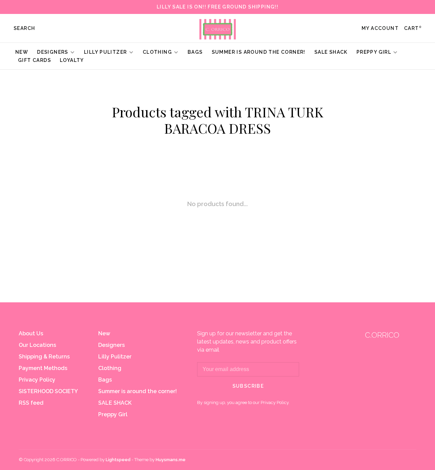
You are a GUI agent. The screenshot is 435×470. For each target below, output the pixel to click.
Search (24, 28)
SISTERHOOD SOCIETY (48, 391)
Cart (412, 28)
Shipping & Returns (44, 356)
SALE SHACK (331, 52)
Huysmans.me (171, 459)
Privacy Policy (37, 379)
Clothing (157, 52)
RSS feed (31, 403)
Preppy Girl (373, 52)
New (21, 52)
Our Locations (37, 345)
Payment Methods (43, 368)
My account (380, 28)
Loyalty (72, 60)
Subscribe (248, 386)
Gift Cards (34, 60)
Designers (52, 52)
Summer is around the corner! (259, 52)
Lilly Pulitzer (106, 52)
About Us (31, 333)
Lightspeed (118, 459)
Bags (195, 52)
